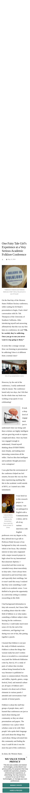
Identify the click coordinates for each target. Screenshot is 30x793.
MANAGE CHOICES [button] (16, 785)
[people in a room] (14, 367)
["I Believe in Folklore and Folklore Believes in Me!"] (14, 276)
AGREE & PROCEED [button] (16, 790)
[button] (26, 757)
